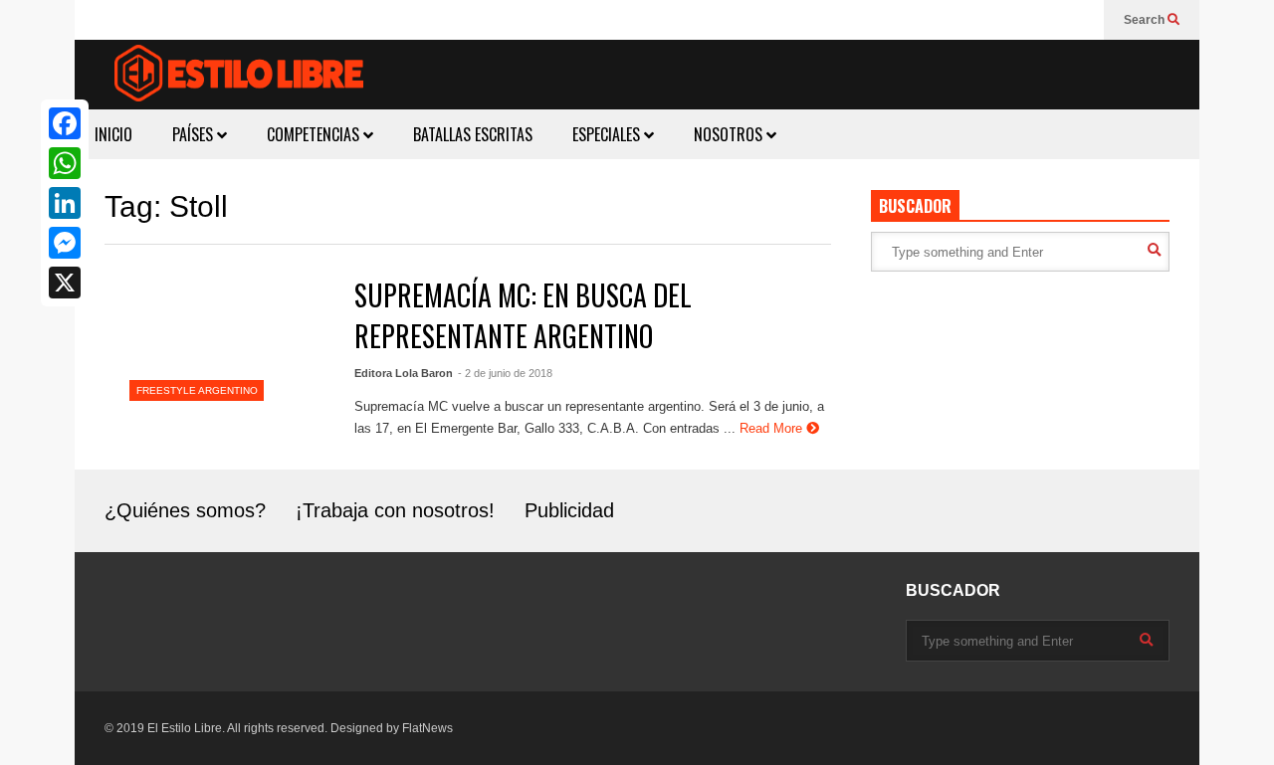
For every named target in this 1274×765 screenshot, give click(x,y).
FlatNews (427, 728)
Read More (773, 428)
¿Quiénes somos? (185, 510)
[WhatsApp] (65, 163)
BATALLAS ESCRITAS (472, 134)
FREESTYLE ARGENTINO (197, 390)
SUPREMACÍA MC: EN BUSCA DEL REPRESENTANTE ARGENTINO (523, 315)
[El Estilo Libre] (238, 76)
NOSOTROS (730, 134)
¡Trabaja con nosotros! (395, 510)
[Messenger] (65, 243)
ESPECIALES (608, 134)
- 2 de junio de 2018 (505, 373)
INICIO (113, 134)
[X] (65, 282)
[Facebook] (65, 123)
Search (1146, 20)
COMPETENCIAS (315, 134)
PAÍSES (194, 134)
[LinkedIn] (65, 203)
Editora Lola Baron (403, 373)
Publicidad (569, 510)
